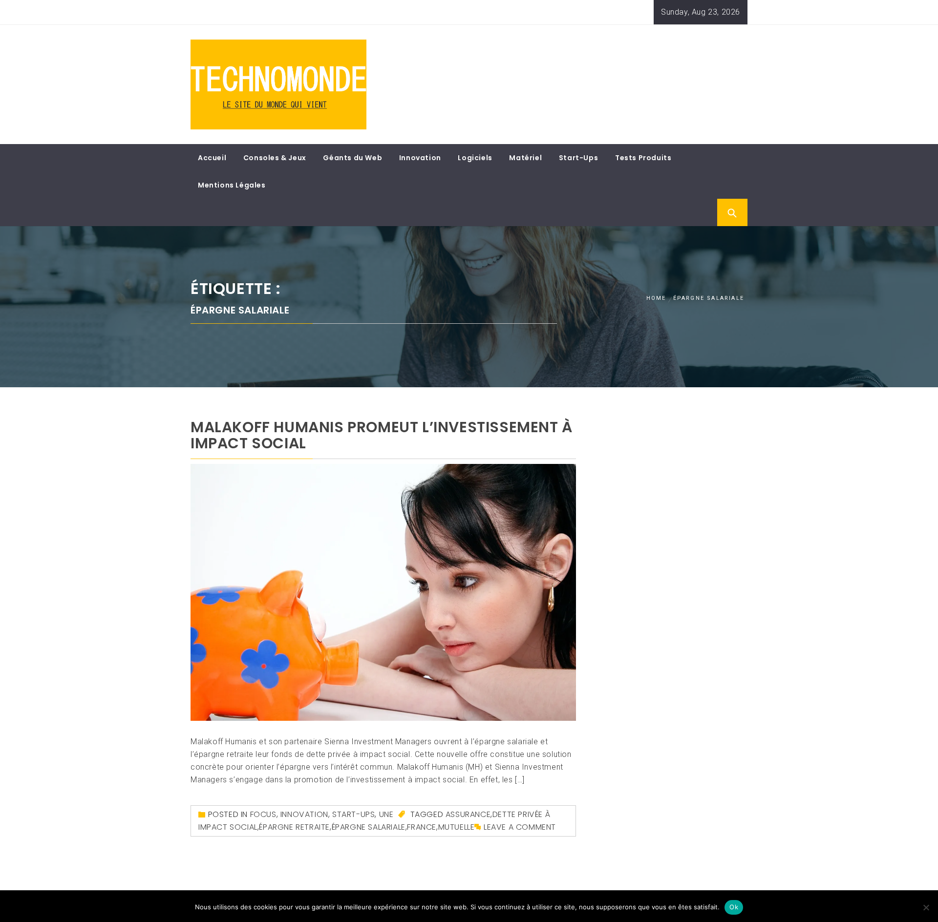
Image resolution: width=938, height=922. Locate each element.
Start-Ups (578, 158)
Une (386, 814)
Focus (263, 814)
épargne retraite (294, 827)
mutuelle (456, 827)
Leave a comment (520, 827)
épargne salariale (368, 827)
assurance (468, 814)
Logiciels (475, 158)
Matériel (525, 158)
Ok (733, 907)
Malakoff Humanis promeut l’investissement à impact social (382, 435)
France (421, 827)
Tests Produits (643, 158)
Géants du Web (352, 158)
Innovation (420, 158)
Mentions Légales (232, 185)
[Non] (926, 907)
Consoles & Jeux (274, 158)
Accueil (212, 158)
